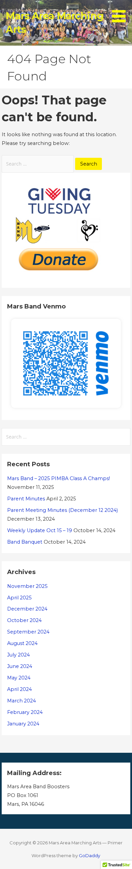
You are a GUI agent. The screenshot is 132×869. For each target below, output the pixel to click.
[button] (121, 12)
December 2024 (27, 609)
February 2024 (25, 712)
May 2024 (18, 678)
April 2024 (19, 689)
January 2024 (23, 724)
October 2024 (24, 620)
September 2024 (28, 632)
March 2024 (21, 701)
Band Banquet (24, 542)
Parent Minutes (26, 499)
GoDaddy (89, 855)
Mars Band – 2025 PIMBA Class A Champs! (58, 478)
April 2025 (19, 598)
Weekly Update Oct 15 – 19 (39, 530)
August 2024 (22, 643)
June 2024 (19, 666)
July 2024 (18, 655)
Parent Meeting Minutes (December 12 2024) (62, 510)
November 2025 (27, 586)
